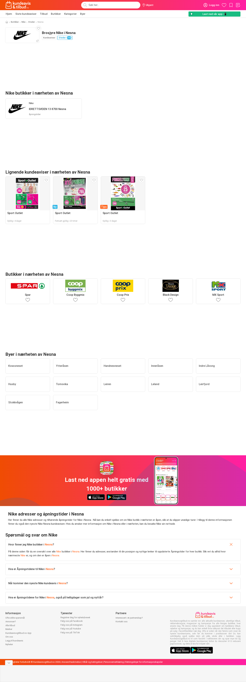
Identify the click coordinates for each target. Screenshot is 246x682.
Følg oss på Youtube (71, 628)
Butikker (56, 13)
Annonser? (10, 621)
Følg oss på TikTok (70, 632)
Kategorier (70, 13)
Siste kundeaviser (26, 13)
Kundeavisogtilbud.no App (18, 633)
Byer (82, 13)
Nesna (49, 544)
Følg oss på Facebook (72, 621)
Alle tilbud (10, 625)
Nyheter (9, 644)
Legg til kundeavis (14, 640)
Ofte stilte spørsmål (15, 618)
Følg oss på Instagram (72, 625)
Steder (31, 22)
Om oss (9, 636)
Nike (23, 22)
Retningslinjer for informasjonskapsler (144, 662)
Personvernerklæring (114, 662)
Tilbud (44, 13)
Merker (8, 629)
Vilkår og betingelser (92, 662)
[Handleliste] (238, 5)
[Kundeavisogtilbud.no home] (18, 5)
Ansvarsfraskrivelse (71, 662)
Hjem (9, 13)
